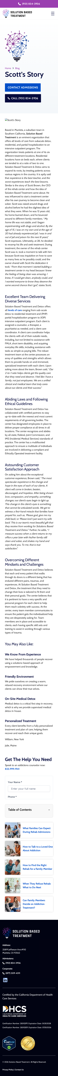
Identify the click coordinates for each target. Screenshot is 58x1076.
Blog (17, 68)
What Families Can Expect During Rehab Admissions (37, 830)
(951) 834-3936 (31, 3)
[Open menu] (53, 13)
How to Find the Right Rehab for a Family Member (37, 867)
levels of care (15, 310)
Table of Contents (29, 810)
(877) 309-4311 (13, 973)
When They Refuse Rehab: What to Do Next (37, 885)
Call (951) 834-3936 (24, 98)
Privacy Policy (7, 1069)
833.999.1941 (12, 768)
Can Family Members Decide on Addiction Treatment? (34, 904)
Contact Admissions (23, 87)
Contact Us (19, 1069)
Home (8, 68)
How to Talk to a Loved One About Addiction (38, 848)
